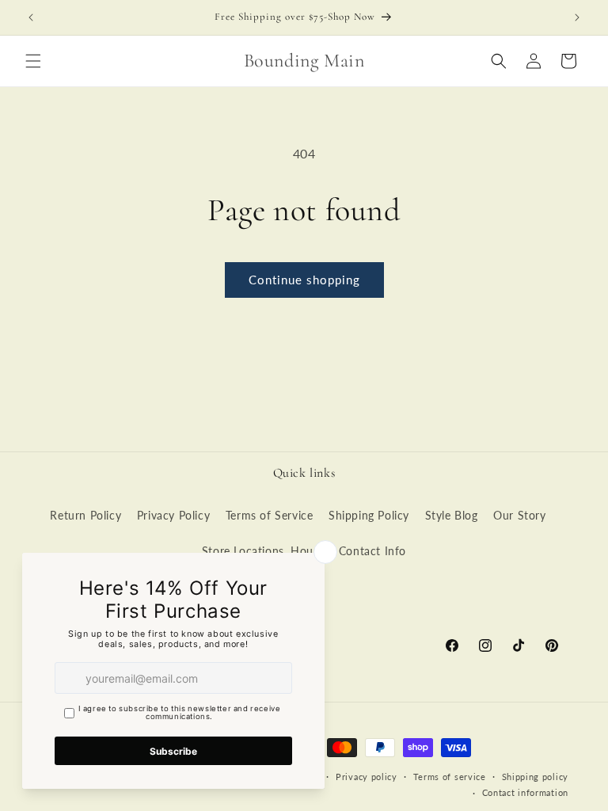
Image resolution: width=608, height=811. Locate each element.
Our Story (519, 515)
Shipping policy (535, 776)
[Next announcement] (577, 17)
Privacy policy (366, 776)
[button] (33, 61)
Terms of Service (270, 515)
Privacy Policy (173, 515)
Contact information (525, 792)
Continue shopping (304, 279)
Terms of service (449, 776)
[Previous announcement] (30, 17)
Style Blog (451, 515)
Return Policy (85, 515)
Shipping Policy (369, 515)
